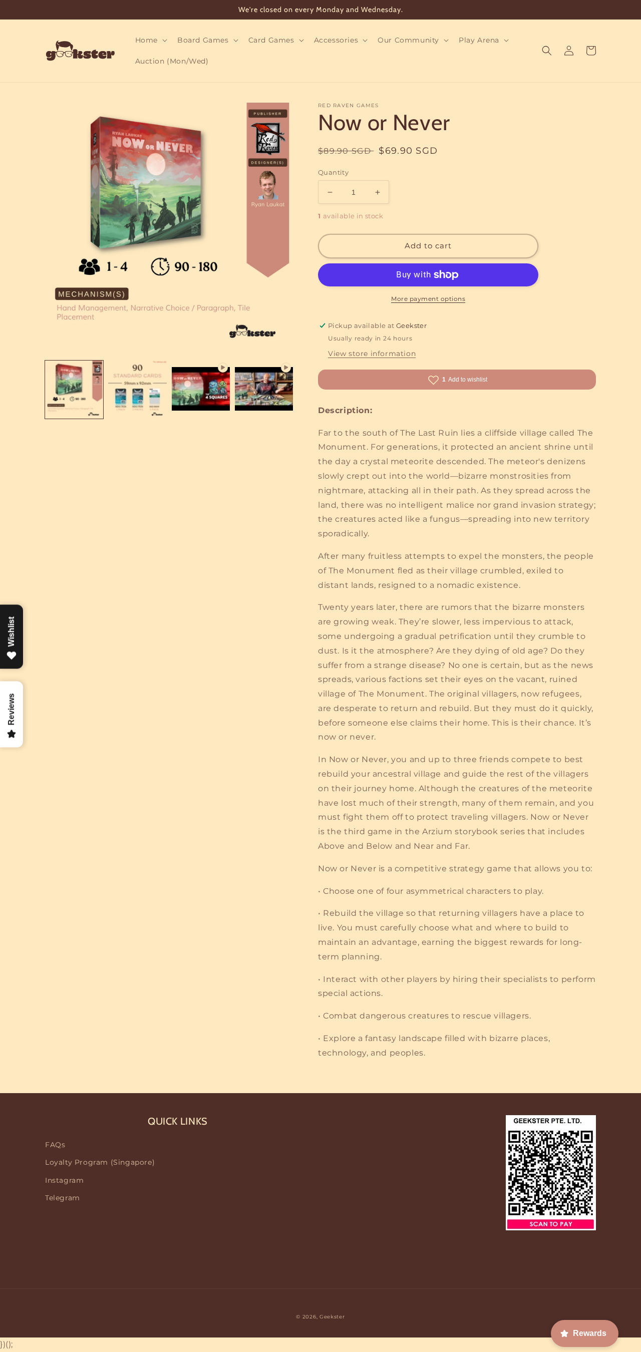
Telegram (62, 1197)
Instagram (64, 1180)
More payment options (428, 298)
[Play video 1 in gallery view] (201, 390)
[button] (150, 40)
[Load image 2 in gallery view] (137, 390)
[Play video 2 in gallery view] (264, 390)
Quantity (333, 172)
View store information (372, 353)
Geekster (332, 1316)
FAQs (55, 1144)
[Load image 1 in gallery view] (74, 390)
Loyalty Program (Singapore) (100, 1162)
